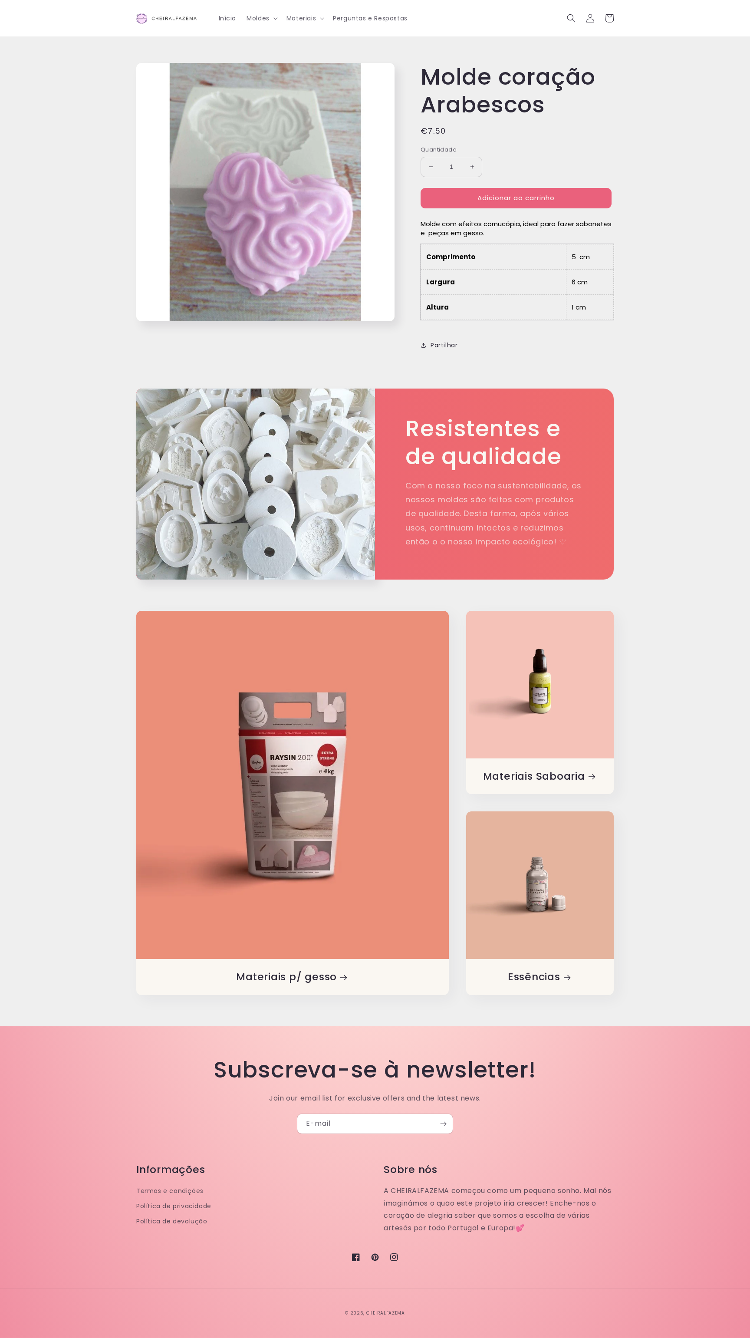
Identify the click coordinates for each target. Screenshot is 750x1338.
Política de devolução (171, 1221)
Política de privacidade (173, 1206)
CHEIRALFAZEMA (385, 1313)
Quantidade (439, 149)
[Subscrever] (443, 1124)
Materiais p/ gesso (286, 977)
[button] (261, 18)
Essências (534, 977)
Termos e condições (170, 1190)
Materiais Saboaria (534, 776)
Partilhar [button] (444, 345)
